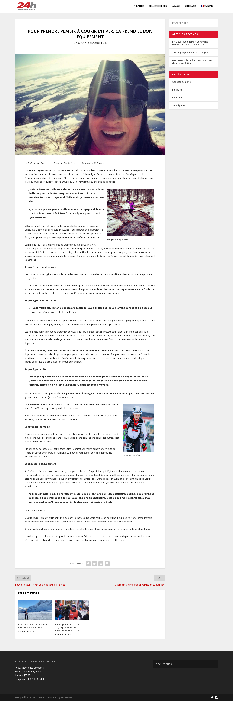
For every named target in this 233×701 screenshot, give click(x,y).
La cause (176, 6)
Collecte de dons (158, 6)
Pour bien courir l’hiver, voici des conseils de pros (35, 626)
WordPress (66, 697)
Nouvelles (139, 6)
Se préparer (190, 6)
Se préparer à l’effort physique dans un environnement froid (67, 627)
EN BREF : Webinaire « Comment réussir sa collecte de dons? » (190, 43)
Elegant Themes (36, 697)
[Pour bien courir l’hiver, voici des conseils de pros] (35, 610)
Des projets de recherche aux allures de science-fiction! (192, 62)
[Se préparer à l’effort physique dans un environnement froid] (72, 610)
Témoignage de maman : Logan (190, 52)
